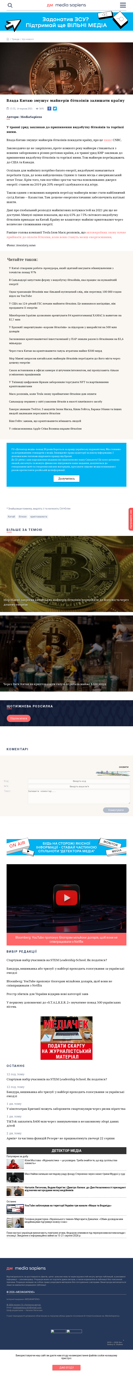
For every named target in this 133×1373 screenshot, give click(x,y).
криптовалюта (38, 516)
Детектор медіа (66, 1151)
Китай (11, 516)
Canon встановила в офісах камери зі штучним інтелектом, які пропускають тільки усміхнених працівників (64, 372)
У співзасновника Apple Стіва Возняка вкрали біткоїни (45, 428)
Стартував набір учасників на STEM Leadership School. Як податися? (57, 960)
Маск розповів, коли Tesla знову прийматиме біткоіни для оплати (52, 394)
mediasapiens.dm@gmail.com (27, 1307)
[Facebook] (49, 108)
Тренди (15, 39)
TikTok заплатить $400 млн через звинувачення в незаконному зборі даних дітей (63, 1123)
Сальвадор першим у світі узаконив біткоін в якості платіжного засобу (55, 401)
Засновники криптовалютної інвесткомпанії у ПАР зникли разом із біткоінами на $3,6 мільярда (66, 341)
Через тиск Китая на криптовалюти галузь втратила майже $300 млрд (55, 351)
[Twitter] (55, 108)
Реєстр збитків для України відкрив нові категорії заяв (47, 994)
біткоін (22, 516)
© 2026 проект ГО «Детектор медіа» (24, 1305)
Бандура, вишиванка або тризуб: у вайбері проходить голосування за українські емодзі (65, 970)
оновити (123, 767)
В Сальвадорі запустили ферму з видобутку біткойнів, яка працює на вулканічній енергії (63, 282)
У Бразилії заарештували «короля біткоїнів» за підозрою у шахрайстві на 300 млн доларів (63, 329)
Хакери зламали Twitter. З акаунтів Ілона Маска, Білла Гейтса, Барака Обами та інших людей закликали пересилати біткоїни (65, 411)
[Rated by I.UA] (58, 1332)
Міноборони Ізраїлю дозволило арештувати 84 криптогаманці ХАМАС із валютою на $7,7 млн (65, 317)
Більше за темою (25, 530)
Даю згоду (66, 1367)
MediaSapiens (31, 117)
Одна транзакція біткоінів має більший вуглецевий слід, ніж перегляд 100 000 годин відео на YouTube (65, 294)
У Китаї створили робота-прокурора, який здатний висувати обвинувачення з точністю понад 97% (61, 270)
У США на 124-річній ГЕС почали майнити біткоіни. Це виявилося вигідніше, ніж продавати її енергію (62, 306)
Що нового (28, 39)
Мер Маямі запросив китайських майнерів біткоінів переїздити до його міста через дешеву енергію (64, 360)
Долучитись (66, 478)
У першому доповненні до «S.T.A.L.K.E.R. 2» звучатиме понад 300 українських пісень (64, 1004)
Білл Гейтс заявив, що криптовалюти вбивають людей (45, 421)
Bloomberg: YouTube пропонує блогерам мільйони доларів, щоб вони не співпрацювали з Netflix (59, 983)
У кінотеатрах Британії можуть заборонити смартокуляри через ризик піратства (66, 1109)
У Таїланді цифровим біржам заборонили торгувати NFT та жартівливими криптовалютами (59, 384)
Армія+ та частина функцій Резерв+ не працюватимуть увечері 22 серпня (61, 1138)
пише (108, 140)
